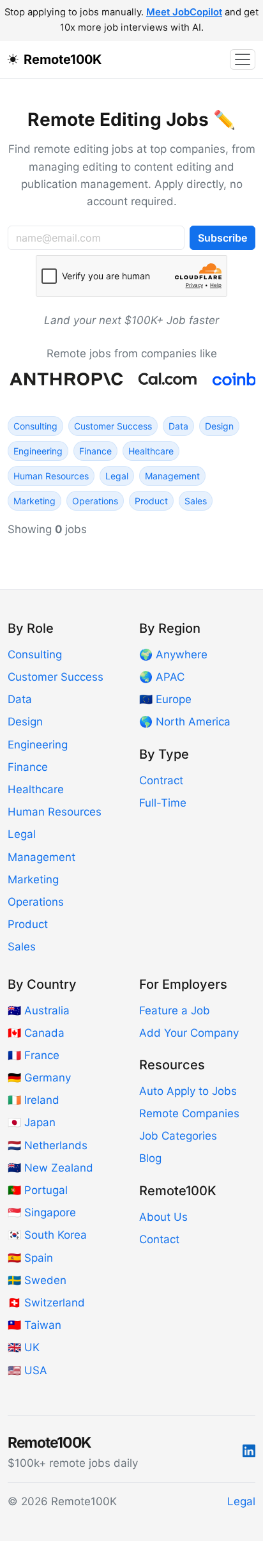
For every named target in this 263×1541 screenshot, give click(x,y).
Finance (95, 450)
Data (178, 426)
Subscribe (222, 237)
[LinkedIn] (249, 1451)
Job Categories (178, 1135)
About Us (163, 1217)
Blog (150, 1158)
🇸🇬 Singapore (42, 1212)
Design (219, 426)
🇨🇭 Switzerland (46, 1302)
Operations (95, 500)
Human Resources (51, 475)
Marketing (34, 500)
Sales (195, 500)
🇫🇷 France (33, 1055)
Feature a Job (174, 1010)
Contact (159, 1239)
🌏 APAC (161, 676)
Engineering (38, 450)
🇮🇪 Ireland (33, 1100)
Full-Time (162, 802)
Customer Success (113, 426)
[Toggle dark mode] (16, 59)
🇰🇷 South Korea (47, 1234)
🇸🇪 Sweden (37, 1280)
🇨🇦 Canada (36, 1032)
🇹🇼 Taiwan (34, 1325)
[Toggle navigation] (242, 59)
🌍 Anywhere (173, 654)
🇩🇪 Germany (39, 1077)
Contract (161, 780)
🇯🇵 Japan (32, 1122)
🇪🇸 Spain (30, 1257)
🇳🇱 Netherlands (47, 1145)
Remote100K (62, 59)
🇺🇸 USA (27, 1370)
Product (151, 500)
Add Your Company (189, 1032)
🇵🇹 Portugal (38, 1190)
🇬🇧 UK (24, 1347)
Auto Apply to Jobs (188, 1091)
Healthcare (151, 450)
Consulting (35, 426)
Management (172, 475)
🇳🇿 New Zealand (50, 1167)
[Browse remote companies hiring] (131, 379)
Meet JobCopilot (184, 12)
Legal (116, 475)
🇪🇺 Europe (165, 699)
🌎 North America (184, 721)
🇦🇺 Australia (39, 1010)
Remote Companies (189, 1113)
